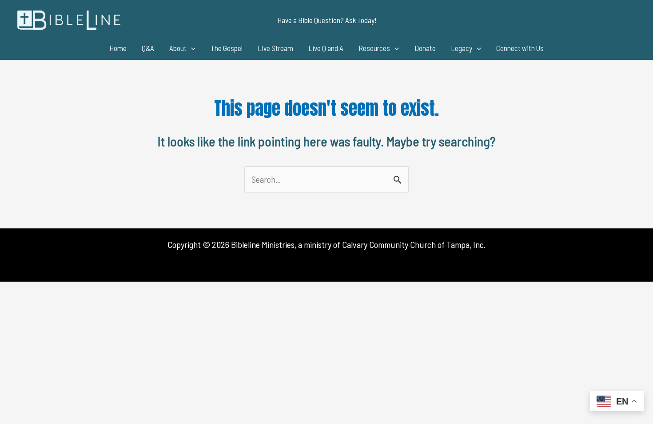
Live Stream (275, 47)
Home (118, 47)
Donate (425, 47)
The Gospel (227, 47)
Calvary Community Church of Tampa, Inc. (414, 244)
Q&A (148, 47)
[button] (327, 20)
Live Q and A (325, 47)
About (178, 47)
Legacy (461, 47)
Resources (374, 47)
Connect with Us (520, 47)
